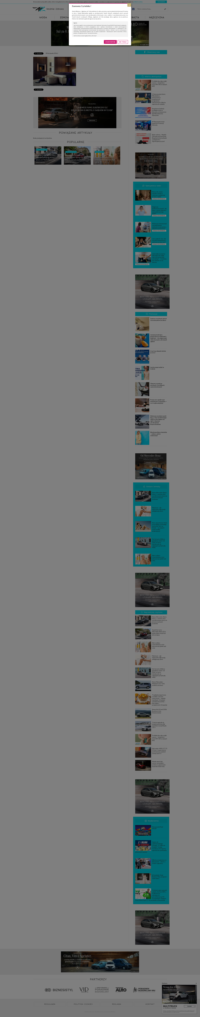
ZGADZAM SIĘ (110, 42)
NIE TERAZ (123, 42)
